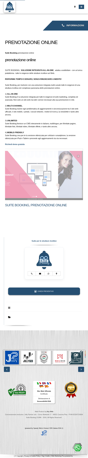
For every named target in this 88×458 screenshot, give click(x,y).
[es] (46, 386)
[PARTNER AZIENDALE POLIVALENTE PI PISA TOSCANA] (12, 357)
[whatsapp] (77, 447)
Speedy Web (37, 428)
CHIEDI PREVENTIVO (45, 291)
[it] (39, 383)
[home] (9, 7)
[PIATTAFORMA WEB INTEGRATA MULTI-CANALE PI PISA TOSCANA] (44, 357)
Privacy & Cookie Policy (32, 456)
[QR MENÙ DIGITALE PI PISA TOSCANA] (76, 357)
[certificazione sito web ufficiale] (71, 390)
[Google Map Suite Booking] (75, 7)
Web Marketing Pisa (58, 456)
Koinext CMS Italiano (51, 428)
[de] (41, 386)
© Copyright (19, 456)
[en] (44, 383)
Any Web (50, 411)
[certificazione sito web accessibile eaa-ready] (17, 390)
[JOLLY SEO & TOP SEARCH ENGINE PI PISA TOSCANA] (28, 357)
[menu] (81, 7)
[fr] (49, 383)
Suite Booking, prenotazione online (36, 205)
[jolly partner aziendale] (44, 433)
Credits (47, 456)
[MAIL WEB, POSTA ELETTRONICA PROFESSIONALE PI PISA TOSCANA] (60, 357)
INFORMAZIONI (74, 25)
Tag (43, 456)
